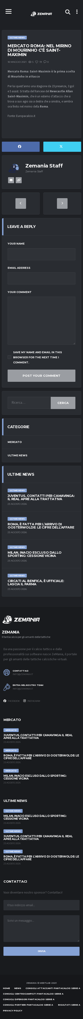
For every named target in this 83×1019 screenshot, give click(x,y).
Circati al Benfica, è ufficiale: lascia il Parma (36, 582)
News (17, 988)
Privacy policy (12, 1010)
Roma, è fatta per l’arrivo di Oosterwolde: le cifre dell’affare (41, 525)
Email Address (19, 267)
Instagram (33, 701)
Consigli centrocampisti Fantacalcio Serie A (33, 993)
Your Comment (20, 292)
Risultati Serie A (69, 1005)
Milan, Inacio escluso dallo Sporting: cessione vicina (35, 554)
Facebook (13, 701)
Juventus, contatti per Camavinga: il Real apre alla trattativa (41, 497)
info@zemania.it (23, 674)
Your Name (16, 243)
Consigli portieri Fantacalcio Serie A (28, 1005)
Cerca (63, 403)
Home (6, 988)
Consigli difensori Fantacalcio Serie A (28, 999)
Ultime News (17, 455)
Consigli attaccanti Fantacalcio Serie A (53, 988)
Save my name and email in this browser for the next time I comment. (37, 357)
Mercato (14, 442)
